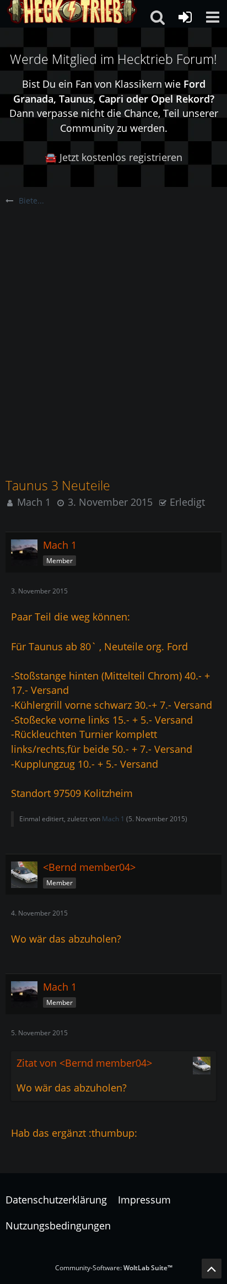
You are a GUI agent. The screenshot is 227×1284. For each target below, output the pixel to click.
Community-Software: (113, 1267)
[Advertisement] (113, 326)
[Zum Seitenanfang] (211, 1268)
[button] (213, 17)
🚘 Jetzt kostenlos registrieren (113, 157)
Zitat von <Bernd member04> (84, 1062)
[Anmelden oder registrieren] (185, 17)
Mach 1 (34, 502)
